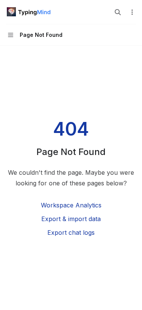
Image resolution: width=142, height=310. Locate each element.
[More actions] (132, 12)
